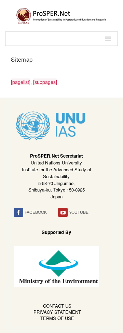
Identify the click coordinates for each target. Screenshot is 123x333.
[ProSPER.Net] (61, 15)
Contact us (57, 306)
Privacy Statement (57, 312)
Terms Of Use (57, 318)
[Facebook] (18, 212)
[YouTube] (63, 212)
